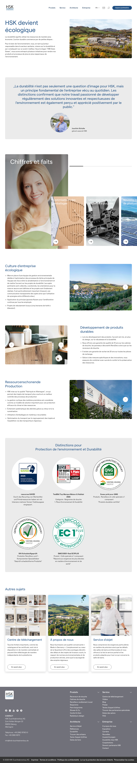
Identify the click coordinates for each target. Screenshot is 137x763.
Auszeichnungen (108, 737)
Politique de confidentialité (68, 760)
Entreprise (86, 8)
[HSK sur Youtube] (14, 711)
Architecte (74, 8)
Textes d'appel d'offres (111, 707)
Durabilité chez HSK (110, 740)
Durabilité (74, 732)
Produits (52, 8)
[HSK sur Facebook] (6, 711)
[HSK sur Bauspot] (21, 711)
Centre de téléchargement (112, 697)
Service (62, 8)
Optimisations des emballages (64, 201)
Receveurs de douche (78, 697)
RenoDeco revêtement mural (81, 702)
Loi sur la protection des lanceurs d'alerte (96, 760)
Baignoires (74, 705)
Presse (104, 705)
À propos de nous (109, 726)
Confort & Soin (75, 713)
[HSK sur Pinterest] (17, 711)
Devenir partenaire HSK (111, 745)
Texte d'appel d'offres (78, 737)
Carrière (105, 732)
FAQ (104, 716)
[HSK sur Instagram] (10, 711)
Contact (105, 748)
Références (74, 729)
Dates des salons (108, 713)
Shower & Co (75, 710)
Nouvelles (106, 734)
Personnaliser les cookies (124, 760)
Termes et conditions (48, 760)
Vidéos (105, 699)
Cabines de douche (77, 699)
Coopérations (107, 743)
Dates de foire (75, 740)
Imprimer (34, 760)
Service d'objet (76, 726)
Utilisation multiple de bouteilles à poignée (101, 201)
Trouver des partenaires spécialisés (116, 710)
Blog (104, 702)
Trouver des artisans (78, 734)
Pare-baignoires (76, 707)
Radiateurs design (77, 716)
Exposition (106, 729)
